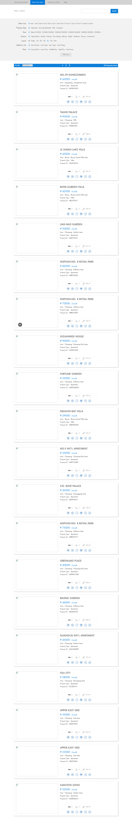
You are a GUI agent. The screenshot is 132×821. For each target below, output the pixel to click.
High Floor (62, 49)
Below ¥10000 (36, 32)
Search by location (21, 2)
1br (37, 41)
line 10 (63, 23)
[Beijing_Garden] (68, 625)
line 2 (37, 23)
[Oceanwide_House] (68, 363)
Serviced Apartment (45, 28)
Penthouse (77, 36)
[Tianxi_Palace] (68, 139)
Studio (33, 41)
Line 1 (32, 23)
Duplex (70, 36)
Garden (43, 36)
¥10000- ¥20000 (48, 32)
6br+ (55, 41)
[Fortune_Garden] (68, 401)
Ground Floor (35, 49)
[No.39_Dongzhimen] (68, 102)
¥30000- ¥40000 (74, 32)
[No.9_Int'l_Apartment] (68, 475)
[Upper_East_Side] (68, 737)
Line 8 (59, 23)
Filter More (66, 54)
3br (44, 41)
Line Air (90, 23)
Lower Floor (44, 49)
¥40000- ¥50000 (87, 32)
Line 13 (68, 23)
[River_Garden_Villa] (68, 214)
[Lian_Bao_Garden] (68, 251)
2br (41, 41)
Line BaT (85, 23)
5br (51, 41)
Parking (49, 36)
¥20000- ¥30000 (61, 32)
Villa (53, 28)
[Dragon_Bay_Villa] (68, 438)
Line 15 (79, 23)
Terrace (83, 36)
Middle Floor (53, 49)
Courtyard (59, 28)
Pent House (69, 49)
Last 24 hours (35, 45)
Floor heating (57, 36)
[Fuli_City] (68, 700)
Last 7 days (52, 45)
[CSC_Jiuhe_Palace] (68, 513)
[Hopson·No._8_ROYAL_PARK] (68, 288)
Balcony (64, 36)
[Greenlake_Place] (68, 587)
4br (48, 41)
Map (65, 2)
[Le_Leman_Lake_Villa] (68, 176)
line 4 (41, 23)
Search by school (54, 2)
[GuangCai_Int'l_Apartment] (68, 662)
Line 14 (74, 23)
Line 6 (50, 23)
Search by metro (37, 2)
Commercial (90, 36)
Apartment (34, 28)
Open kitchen (35, 36)
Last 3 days (44, 45)
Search (22, 11)
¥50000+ (98, 32)
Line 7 (54, 23)
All (29, 23)
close (130, 2)
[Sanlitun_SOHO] (68, 812)
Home (16, 11)
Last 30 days (61, 45)
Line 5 (45, 23)
